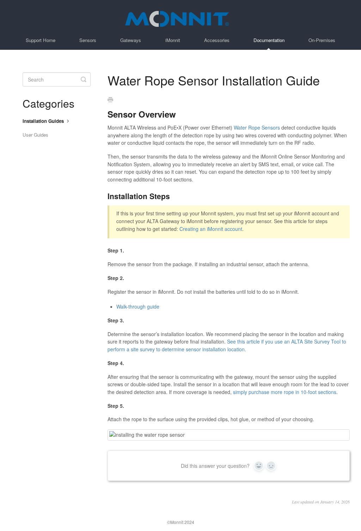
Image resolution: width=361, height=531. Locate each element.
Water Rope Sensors (257, 127)
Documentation (268, 40)
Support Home (40, 40)
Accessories (217, 40)
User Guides (35, 134)
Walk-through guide (137, 306)
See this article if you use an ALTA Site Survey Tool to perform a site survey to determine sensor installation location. (227, 345)
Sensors (87, 40)
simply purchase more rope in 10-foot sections (284, 391)
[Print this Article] (110, 99)
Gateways (130, 40)
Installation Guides (44, 121)
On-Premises (321, 40)
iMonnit (172, 40)
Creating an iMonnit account (210, 228)
